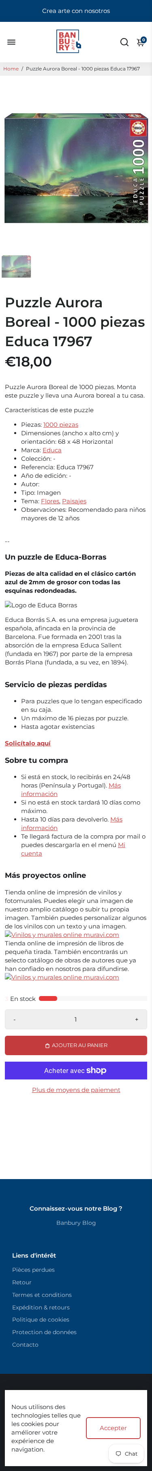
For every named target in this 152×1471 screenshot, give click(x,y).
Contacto (25, 1344)
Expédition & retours (41, 1307)
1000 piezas (60, 424)
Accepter (113, 1428)
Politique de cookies (40, 1319)
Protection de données (44, 1332)
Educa (52, 450)
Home (11, 69)
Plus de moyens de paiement (76, 1090)
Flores (50, 501)
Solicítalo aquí (28, 743)
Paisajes (74, 501)
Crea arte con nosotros (76, 11)
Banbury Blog (76, 1223)
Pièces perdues (33, 1270)
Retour (22, 1282)
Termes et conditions (42, 1295)
